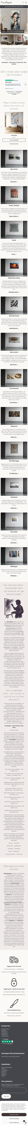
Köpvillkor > (4, 1030)
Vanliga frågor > (5, 1036)
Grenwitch (14, 135)
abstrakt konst (8, 625)
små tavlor (15, 647)
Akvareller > (4, 1071)
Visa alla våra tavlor (14, 143)
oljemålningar (19, 631)
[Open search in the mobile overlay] (23, 2)
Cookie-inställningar (14, 1122)
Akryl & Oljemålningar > (6, 1067)
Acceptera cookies (14, 1114)
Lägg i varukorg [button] (14, 140)
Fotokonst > (4, 1074)
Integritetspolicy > (5, 1029)
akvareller (17, 633)
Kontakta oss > (4, 1033)
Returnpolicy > (4, 1031)
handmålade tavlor (11, 628)
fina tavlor (10, 944)
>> (14, 181)
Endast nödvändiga (14, 1118)
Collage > (3, 1068)
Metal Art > (4, 1073)
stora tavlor (7, 647)
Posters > (3, 1075)
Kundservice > (4, 1034)
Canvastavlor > (4, 1070)
